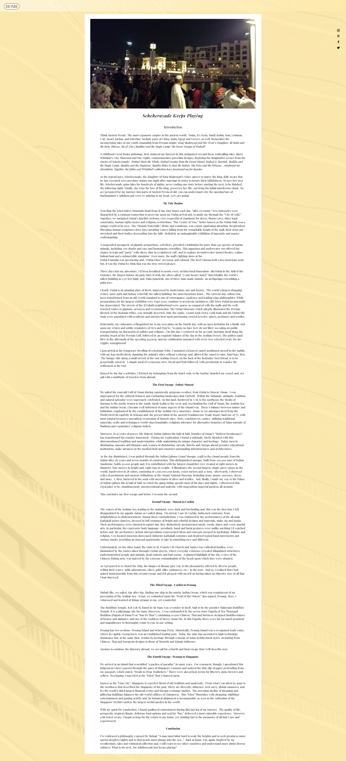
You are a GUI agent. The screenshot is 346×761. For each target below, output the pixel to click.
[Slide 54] (163, 102)
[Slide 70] (229, 102)
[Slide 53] (158, 102)
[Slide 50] (146, 102)
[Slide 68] (221, 102)
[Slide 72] (237, 102)
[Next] (250, 63)
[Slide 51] (150, 102)
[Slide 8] (96, 102)
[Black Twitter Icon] (338, 47)
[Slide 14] (22, 102)
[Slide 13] (18, 102)
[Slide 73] (241, 102)
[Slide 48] (138, 102)
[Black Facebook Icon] (338, 42)
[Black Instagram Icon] (338, 30)
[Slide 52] (154, 102)
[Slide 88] (304, 102)
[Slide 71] (233, 102)
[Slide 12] (13, 102)
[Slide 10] (5, 102)
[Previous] (95, 63)
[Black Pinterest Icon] (338, 36)
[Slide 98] (345, 102)
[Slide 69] (225, 102)
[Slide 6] (129, 102)
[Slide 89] (308, 102)
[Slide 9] (1, 102)
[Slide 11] (9, 102)
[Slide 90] (312, 102)
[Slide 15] (26, 102)
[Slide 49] (142, 102)
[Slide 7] (117, 102)
